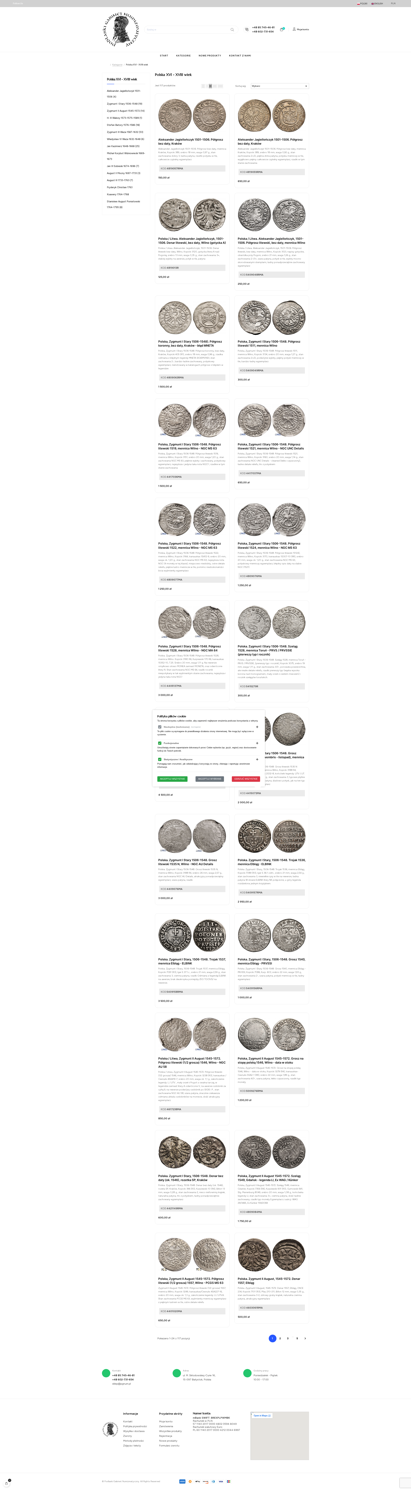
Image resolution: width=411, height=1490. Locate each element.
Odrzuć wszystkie (246, 779)
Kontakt (127, 1421)
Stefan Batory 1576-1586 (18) (123, 125)
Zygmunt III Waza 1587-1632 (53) (125, 132)
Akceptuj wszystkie (172, 779)
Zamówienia (166, 1426)
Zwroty (127, 1435)
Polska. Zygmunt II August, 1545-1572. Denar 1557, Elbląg (269, 1280)
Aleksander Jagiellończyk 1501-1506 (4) (124, 93)
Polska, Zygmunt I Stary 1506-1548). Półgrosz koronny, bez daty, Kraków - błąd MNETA (190, 343)
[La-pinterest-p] (44, 3)
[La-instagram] (39, 3)
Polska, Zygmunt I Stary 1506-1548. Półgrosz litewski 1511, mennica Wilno (269, 343)
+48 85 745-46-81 (263, 27)
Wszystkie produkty (170, 1431)
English (378, 3)
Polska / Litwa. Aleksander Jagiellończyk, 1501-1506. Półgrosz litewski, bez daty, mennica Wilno (271, 240)
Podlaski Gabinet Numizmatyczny (121, 1481)
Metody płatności (133, 1440)
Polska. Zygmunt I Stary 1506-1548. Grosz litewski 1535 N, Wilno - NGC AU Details (187, 862)
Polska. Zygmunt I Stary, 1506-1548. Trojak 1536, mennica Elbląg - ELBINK (272, 862)
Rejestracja (165, 1435)
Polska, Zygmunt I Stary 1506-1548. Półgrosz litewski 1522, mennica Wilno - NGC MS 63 (189, 545)
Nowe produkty (168, 1440)
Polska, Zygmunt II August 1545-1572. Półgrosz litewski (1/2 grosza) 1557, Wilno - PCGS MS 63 (191, 1280)
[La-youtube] (50, 3)
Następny (305, 1338)
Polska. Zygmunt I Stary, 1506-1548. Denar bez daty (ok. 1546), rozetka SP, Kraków (190, 1178)
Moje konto (166, 1421)
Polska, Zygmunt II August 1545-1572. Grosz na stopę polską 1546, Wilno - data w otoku (270, 1060)
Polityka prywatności (135, 1426)
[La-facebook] (27, 3)
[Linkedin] (33, 3)
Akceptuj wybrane (209, 779)
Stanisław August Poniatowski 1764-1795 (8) (123, 204)
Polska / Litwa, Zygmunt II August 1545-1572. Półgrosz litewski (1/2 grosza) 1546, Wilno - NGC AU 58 (192, 1062)
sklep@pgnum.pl (121, 1383)
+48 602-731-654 (263, 31)
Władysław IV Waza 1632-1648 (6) (125, 139)
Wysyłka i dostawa (133, 1431)
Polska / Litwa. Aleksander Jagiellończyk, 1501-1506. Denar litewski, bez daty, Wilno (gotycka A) (192, 240)
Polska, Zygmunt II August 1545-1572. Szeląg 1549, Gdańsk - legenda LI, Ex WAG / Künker (269, 1178)
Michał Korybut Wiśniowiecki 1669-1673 (126, 156)
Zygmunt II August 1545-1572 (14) (126, 110)
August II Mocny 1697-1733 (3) (123, 173)
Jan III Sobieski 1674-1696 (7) (123, 166)
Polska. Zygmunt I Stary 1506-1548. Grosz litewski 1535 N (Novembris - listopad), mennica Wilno (271, 757)
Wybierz (280, 86)
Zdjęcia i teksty (132, 1445)
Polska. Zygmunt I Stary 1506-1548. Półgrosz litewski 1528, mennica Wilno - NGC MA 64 (189, 648)
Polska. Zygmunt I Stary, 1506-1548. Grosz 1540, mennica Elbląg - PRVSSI (271, 961)
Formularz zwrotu (169, 1445)
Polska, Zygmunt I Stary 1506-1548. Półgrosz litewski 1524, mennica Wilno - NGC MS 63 (269, 545)
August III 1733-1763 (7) (120, 180)
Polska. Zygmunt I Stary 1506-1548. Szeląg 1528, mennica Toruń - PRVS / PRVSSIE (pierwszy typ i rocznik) (267, 650)
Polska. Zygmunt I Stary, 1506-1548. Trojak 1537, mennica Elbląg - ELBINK (192, 961)
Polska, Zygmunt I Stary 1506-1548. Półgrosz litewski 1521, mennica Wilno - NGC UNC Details (271, 446)
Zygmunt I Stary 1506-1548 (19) (124, 103)
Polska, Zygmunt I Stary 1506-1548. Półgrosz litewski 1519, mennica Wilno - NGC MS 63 (189, 446)
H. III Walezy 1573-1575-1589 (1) (124, 117)
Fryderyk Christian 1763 (119, 187)
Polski (363, 3)
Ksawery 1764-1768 (118, 194)
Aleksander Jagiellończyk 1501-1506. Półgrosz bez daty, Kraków (190, 141)
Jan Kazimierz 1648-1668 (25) (123, 146)
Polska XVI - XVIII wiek (122, 79)
